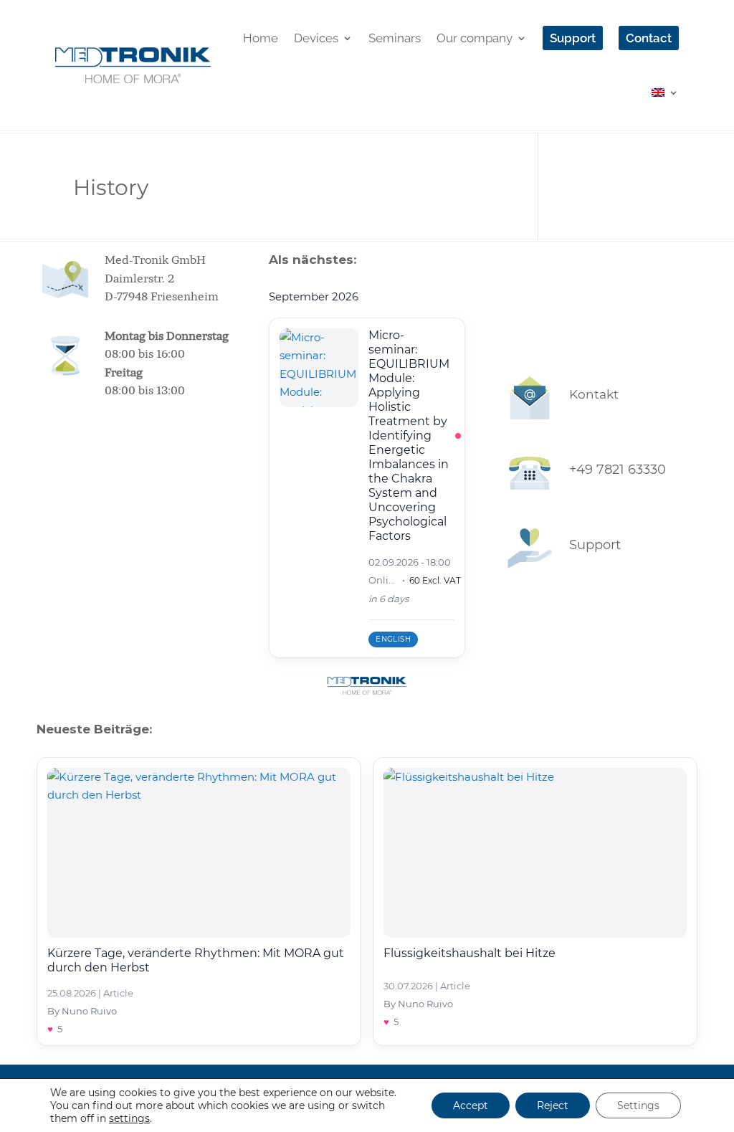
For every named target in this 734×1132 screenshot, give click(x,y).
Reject (552, 1105)
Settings (638, 1105)
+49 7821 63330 (617, 469)
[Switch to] (665, 92)
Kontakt (594, 394)
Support (595, 545)
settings (129, 1118)
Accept (470, 1105)
